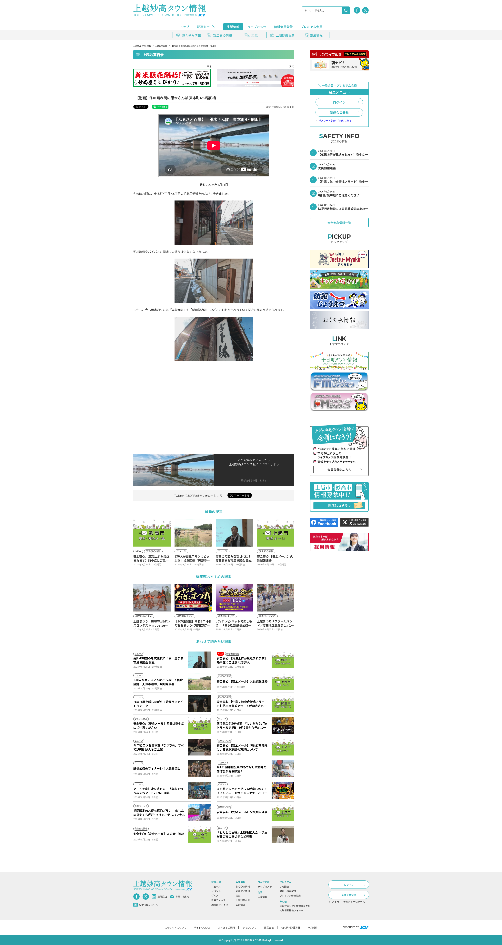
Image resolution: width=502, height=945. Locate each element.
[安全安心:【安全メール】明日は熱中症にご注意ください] (199, 725)
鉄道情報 (240, 904)
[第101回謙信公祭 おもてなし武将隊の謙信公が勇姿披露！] (283, 768)
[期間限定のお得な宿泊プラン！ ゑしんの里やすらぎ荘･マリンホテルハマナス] (199, 812)
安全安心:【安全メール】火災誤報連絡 (242, 681)
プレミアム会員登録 (290, 895)
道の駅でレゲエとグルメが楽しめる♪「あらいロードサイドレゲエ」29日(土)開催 (242, 791)
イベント (216, 891)
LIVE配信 (284, 886)
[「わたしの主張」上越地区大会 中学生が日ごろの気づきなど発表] (283, 834)
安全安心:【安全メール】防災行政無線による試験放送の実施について (242, 747)
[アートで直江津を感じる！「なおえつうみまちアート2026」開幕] (199, 790)
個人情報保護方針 (290, 927)
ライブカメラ (256, 26)
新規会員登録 (339, 112)
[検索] (346, 10)
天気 (238, 895)
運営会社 (269, 927)
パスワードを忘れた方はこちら (335, 120)
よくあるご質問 (226, 927)
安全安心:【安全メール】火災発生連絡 (158, 834)
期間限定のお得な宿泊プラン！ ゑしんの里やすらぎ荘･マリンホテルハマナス (159, 812)
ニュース (216, 886)
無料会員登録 (283, 26)
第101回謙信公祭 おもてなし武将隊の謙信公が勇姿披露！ (241, 769)
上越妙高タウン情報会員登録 (295, 905)
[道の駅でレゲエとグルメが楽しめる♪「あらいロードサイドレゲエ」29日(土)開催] (283, 790)
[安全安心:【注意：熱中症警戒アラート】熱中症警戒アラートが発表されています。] (283, 703)
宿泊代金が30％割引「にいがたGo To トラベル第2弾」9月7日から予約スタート (242, 725)
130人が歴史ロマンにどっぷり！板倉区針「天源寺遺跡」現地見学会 (158, 682)
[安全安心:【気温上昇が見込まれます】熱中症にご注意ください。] (283, 660)
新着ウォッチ (218, 900)
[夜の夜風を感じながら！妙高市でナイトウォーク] (199, 703)
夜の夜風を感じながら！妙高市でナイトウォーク (158, 704)
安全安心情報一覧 (339, 223)
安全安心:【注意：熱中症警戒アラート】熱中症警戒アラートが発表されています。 (242, 704)
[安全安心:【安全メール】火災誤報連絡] (283, 681)
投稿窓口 (162, 896)
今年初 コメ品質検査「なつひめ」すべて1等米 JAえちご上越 (158, 747)
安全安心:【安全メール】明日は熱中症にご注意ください (158, 725)
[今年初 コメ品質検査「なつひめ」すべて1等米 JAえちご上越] (199, 747)
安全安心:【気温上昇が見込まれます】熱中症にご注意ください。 (242, 660)
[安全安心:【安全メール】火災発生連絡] (199, 834)
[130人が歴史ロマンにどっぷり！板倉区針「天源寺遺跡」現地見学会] (199, 681)
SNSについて (249, 927)
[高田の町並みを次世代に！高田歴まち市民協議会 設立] (199, 660)
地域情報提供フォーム (291, 910)
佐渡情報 (262, 896)
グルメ (214, 895)
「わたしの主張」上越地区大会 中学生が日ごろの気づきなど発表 (242, 834)
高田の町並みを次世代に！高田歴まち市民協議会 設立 (158, 660)
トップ (184, 26)
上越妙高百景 (161, 45)
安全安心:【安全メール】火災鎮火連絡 (242, 812)
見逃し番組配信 (288, 891)
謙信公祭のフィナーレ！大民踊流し (156, 768)
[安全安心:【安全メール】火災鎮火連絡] (283, 812)
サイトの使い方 (202, 927)
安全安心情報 (243, 891)
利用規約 (312, 927)
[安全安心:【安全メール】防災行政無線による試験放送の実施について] (283, 747)
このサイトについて (175, 927)
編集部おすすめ (219, 904)
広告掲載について (148, 904)
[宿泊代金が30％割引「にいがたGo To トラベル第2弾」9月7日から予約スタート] (283, 725)
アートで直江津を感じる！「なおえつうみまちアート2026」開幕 (158, 791)
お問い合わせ (183, 896)
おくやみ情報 (243, 886)
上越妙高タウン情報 (142, 45)
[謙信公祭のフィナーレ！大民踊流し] (199, 768)
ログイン (339, 102)
